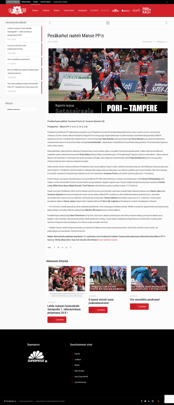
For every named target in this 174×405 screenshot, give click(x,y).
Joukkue (77, 359)
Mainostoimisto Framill (55, 401)
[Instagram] (152, 401)
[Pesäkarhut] (17, 10)
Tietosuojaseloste (26, 401)
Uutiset (77, 354)
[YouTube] (149, 401)
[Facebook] (141, 401)
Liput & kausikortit (81, 376)
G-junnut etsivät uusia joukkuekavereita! (101, 301)
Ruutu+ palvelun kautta (107, 240)
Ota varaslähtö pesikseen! (145, 299)
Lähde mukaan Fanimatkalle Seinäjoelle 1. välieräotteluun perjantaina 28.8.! (64, 309)
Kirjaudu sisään (61, 2)
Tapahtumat (26, 2)
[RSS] (158, 401)
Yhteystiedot (46, 2)
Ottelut (77, 365)
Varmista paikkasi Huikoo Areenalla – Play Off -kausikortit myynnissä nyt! (23, 85)
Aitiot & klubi (79, 371)
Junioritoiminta (13, 2)
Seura (35, 2)
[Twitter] (145, 401)
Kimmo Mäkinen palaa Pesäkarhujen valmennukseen (23, 71)
